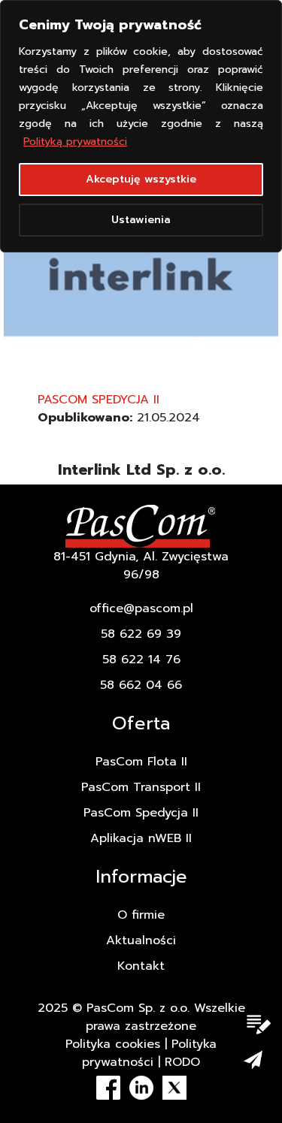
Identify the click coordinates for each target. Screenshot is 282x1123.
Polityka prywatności (149, 1053)
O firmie (141, 915)
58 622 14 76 (141, 660)
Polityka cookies (112, 1044)
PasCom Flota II (141, 762)
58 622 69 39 (141, 634)
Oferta (141, 723)
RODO (182, 1062)
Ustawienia (141, 220)
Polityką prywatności (75, 141)
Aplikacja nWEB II (141, 838)
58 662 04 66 (141, 685)
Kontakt (141, 966)
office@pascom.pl (141, 608)
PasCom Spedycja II (98, 400)
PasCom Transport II (141, 787)
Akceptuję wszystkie (141, 179)
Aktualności (141, 940)
